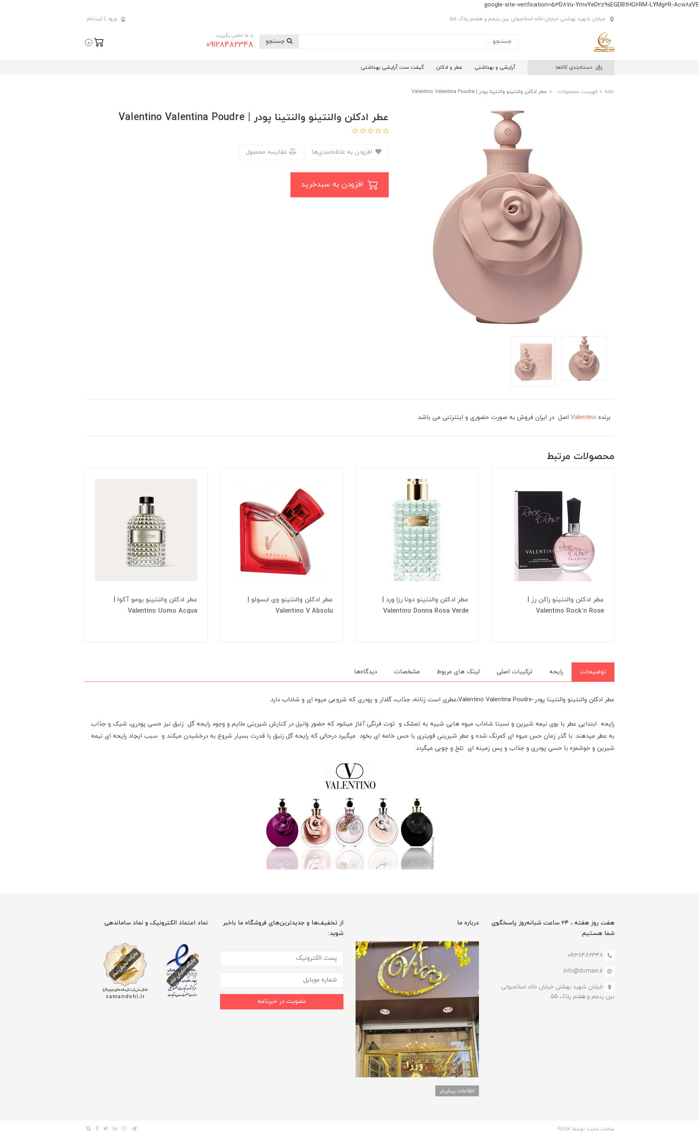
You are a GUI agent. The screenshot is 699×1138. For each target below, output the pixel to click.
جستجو (276, 41)
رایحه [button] (556, 672)
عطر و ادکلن (449, 67)
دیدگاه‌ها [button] (365, 672)
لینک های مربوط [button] (458, 672)
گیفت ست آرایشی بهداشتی (392, 67)
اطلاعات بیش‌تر (457, 1091)
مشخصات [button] (407, 672)
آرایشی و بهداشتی (494, 67)
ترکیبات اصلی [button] (514, 672)
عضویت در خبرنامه (282, 1001)
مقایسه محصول (267, 152)
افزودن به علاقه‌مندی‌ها (342, 152)
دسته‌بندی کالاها (575, 67)
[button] (94, 41)
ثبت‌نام (94, 19)
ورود (112, 19)
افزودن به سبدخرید (333, 184)
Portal (563, 1129)
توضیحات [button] (593, 672)
